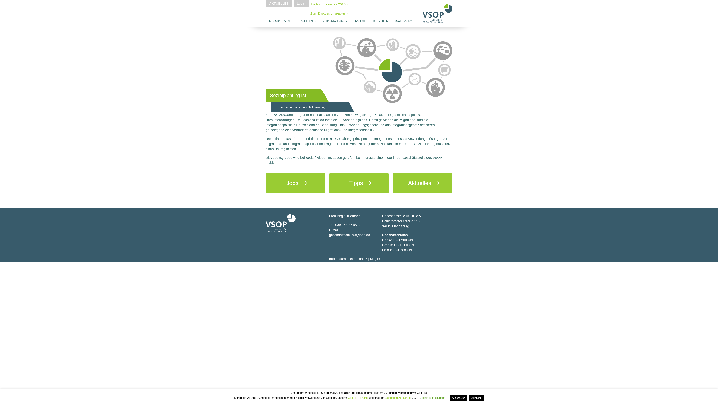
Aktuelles (279, 3)
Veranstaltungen (335, 20)
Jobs (295, 183)
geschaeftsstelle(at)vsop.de (349, 235)
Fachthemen (308, 20)
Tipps (359, 183)
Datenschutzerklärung (398, 397)
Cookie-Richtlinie (358, 397)
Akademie (360, 20)
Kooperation (403, 20)
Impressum (337, 259)
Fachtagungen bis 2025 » (329, 4)
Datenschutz (358, 259)
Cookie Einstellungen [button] (432, 397)
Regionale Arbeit (281, 20)
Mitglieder (377, 259)
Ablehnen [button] (476, 398)
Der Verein (380, 20)
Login (301, 3)
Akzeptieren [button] (458, 398)
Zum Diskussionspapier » (329, 13)
